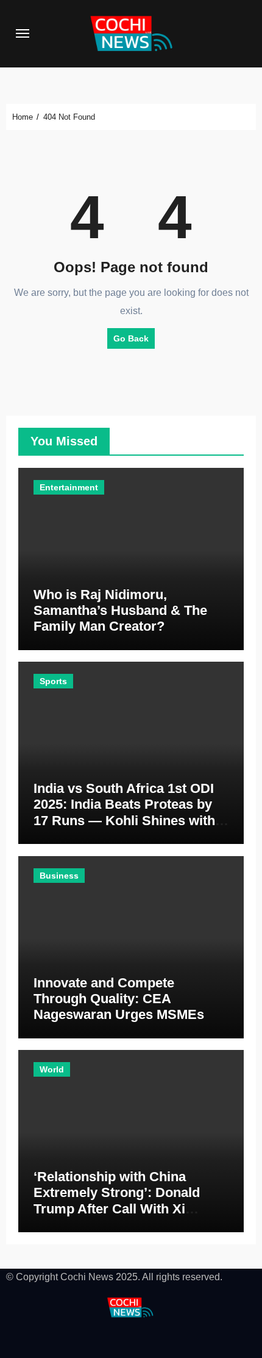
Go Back (131, 338)
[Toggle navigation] (22, 33)
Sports (53, 681)
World (52, 1069)
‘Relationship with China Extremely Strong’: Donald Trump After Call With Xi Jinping (117, 1200)
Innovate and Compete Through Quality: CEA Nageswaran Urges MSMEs (119, 999)
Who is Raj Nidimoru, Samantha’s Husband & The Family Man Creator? (120, 610)
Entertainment (69, 487)
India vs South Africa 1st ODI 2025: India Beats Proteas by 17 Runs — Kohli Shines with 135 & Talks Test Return (124, 812)
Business (59, 875)
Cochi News (86, 1277)
